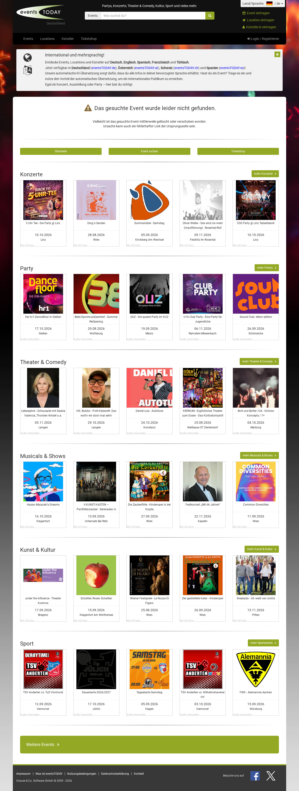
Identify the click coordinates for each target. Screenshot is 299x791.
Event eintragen (258, 13)
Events (28, 39)
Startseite (61, 151)
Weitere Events (41, 744)
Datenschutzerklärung (115, 773)
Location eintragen (260, 20)
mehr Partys (266, 267)
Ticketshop (89, 39)
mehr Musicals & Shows (259, 455)
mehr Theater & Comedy (258, 361)
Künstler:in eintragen (260, 27)
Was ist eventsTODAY (49, 773)
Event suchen (149, 151)
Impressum (23, 773)
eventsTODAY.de (103, 68)
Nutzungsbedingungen (81, 773)
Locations (47, 39)
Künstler (68, 39)
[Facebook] (255, 775)
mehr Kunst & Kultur (261, 549)
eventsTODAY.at (146, 68)
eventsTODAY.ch (186, 68)
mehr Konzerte (264, 173)
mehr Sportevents (262, 643)
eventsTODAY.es (232, 68)
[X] (271, 775)
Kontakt (139, 773)
